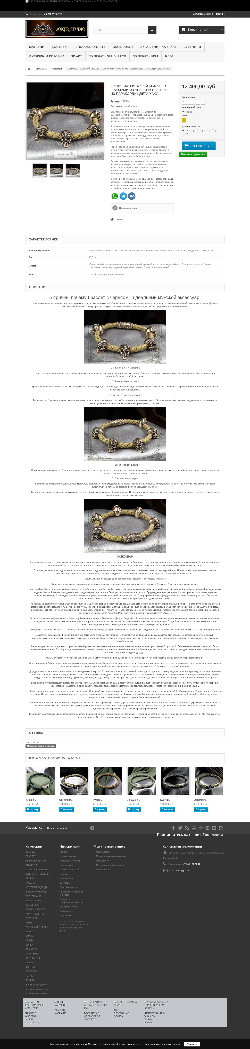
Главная (64, 874)
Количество (188, 97)
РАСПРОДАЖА (33, 896)
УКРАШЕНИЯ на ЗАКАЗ (158, 47)
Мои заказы (102, 852)
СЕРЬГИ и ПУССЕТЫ (37, 909)
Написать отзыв (128, 208)
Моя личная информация (110, 865)
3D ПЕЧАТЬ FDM (145, 56)
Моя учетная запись (110, 846)
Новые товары (68, 856)
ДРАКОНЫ (31, 949)
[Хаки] (184, 120)
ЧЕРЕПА (30, 931)
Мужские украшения (37, 989)
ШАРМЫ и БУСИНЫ (36, 860)
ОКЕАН (29, 962)
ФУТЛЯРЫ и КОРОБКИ (46, 56)
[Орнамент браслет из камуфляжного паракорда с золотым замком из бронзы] (74, 781)
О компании (66, 878)
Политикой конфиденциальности (162, 1044)
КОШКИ (30, 980)
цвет (185, 115)
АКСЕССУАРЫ (33, 900)
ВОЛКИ (29, 945)
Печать (119, 219)
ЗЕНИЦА (30, 852)
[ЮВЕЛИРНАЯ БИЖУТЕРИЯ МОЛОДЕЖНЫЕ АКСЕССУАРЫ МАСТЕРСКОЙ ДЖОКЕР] (125, 5)
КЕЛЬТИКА (31, 971)
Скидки (64, 852)
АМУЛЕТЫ (31, 865)
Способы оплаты (91, 47)
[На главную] (29, 69)
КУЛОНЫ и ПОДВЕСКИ (38, 874)
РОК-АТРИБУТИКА (35, 914)
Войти (219, 14)
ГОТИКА (30, 976)
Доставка (60, 47)
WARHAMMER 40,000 (37, 927)
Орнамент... (66, 799)
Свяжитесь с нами (203, 14)
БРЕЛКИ (30, 878)
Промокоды (66, 911)
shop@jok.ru (182, 870)
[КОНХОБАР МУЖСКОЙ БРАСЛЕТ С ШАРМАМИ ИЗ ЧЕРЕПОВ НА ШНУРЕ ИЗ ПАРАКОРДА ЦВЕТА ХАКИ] (39, 170)
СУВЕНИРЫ (192, 47)
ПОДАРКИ (31, 883)
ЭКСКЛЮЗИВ (123, 47)
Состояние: (117, 106)
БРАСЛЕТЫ (32, 856)
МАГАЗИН (36, 47)
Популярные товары (71, 860)
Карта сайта (66, 915)
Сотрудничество (69, 906)
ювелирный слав (192, 107)
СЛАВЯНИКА (32, 953)
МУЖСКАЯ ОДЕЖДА (36, 887)
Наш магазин (66, 865)
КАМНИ (29, 940)
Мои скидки (102, 869)
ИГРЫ (29, 922)
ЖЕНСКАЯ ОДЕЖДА (36, 891)
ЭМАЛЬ (30, 936)
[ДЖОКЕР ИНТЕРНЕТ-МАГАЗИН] (57, 29)
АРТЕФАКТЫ (33, 958)
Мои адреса (102, 860)
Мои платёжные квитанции (111, 856)
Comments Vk (33, 742)
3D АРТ (76, 56)
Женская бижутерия (36, 984)
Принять (192, 1044)
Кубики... (31, 799)
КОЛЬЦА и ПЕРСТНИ (37, 869)
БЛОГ (169, 56)
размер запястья (191, 126)
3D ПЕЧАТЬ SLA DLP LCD (107, 56)
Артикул (115, 101)
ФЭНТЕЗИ (31, 967)
